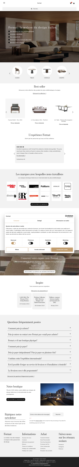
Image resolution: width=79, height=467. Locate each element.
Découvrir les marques (39, 204)
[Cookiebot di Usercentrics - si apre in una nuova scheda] (66, 216)
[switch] (31, 243)
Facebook (61, 444)
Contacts (24, 440)
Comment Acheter (44, 437)
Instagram (61, 446)
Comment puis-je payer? (17, 346)
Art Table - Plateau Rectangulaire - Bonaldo (63, 120)
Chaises (17, 78)
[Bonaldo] (56, 186)
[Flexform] (34, 196)
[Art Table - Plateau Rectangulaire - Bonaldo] (63, 108)
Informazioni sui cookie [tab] (62, 220)
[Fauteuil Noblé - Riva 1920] (15, 108)
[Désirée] (11, 196)
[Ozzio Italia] (45, 196)
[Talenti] (56, 196)
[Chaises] (17, 71)
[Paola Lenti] (67, 196)
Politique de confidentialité (29, 448)
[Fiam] (67, 186)
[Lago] (34, 186)
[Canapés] (62, 71)
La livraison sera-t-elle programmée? (23, 371)
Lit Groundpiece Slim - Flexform (39, 120)
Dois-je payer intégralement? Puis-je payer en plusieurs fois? (32, 352)
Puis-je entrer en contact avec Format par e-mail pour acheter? (33, 334)
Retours (24, 444)
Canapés (61, 78)
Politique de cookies (27, 450)
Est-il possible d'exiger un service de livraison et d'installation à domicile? (37, 365)
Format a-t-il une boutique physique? (22, 340)
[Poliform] (45, 186)
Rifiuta (17, 249)
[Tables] (32, 71)
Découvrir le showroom (15, 399)
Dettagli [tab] (39, 220)
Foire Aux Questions (45, 442)
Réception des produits (46, 450)
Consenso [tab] (16, 220)
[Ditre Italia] (22, 186)
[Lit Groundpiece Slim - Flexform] (39, 108)
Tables (32, 78)
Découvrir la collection (39, 93)
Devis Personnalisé (45, 440)
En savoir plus (20, 155)
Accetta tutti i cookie (62, 249)
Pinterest (61, 449)
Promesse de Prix (44, 444)
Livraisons (42, 448)
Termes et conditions (27, 446)
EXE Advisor (47, 465)
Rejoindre (58, 414)
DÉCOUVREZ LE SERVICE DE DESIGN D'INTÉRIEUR (39, 271)
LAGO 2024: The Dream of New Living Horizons (24, 299)
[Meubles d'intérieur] (39, 3)
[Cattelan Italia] (11, 186)
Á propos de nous (26, 437)
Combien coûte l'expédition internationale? (25, 358)
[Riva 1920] (22, 196)
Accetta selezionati (39, 249)
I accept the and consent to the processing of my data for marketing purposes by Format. (47, 422)
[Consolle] (47, 71)
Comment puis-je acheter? (18, 328)
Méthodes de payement (28, 442)
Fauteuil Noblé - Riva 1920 (15, 120)
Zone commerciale (45, 446)
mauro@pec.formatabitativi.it (40, 463)
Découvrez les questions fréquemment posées (20, 376)
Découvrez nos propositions (39, 291)
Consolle (47, 78)
